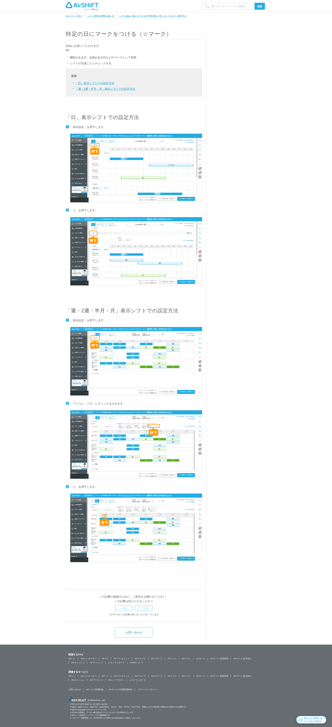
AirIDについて (136, 663)
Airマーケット (96, 663)
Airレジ (71, 659)
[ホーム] (82, 6)
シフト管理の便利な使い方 (100, 15)
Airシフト (172, 659)
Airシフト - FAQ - (74, 15)
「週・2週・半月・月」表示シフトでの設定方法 (105, 89)
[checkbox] (124, 607)
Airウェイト (140, 659)
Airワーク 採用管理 (219, 659)
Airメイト (186, 659)
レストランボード (116, 663)
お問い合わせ (134, 632)
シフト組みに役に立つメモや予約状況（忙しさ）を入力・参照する (153, 15)
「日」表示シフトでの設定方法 (94, 83)
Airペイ (105, 659)
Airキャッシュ (78, 663)
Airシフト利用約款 (95, 689)
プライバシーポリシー (148, 689)
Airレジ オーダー (88, 659)
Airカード (200, 659)
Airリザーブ (156, 659)
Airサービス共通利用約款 (120, 689)
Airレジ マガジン (116, 680)
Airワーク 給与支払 (242, 659)
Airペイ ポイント (122, 659)
